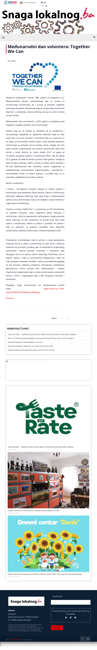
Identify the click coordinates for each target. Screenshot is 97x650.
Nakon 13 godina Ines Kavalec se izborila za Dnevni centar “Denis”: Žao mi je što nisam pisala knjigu (45, 574)
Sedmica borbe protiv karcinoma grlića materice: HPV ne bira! (31, 350)
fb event (9, 298)
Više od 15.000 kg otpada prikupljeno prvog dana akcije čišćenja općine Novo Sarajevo (41, 338)
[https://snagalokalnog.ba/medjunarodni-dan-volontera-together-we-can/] (68, 318)
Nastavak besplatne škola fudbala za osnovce (25, 342)
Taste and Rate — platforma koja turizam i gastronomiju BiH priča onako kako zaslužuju (42, 334)
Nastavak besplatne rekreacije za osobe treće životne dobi (30, 346)
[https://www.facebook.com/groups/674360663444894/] (82, 638)
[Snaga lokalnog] (48, 12)
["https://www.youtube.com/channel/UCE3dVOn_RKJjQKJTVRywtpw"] (88, 638)
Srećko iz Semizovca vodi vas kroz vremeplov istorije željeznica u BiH (33, 510)
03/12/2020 (11, 61)
